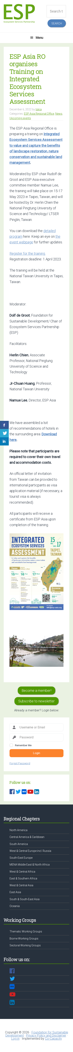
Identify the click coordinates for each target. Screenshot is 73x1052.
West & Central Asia (21, 885)
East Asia (15, 892)
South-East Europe (21, 857)
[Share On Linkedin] (4, 441)
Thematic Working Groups (26, 931)
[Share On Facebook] (4, 425)
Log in (15, 1038)
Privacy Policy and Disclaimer (46, 1035)
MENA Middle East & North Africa (30, 864)
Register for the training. (28, 253)
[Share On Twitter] (4, 433)
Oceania (15, 906)
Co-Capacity (53, 1038)
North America (18, 830)
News (58, 113)
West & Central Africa (22, 871)
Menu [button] (39, 38)
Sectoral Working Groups (25, 945)
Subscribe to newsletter (36, 701)
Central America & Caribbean (27, 837)
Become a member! (36, 690)
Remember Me (23, 745)
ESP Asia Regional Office (39, 113)
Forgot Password (20, 763)
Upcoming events (20, 118)
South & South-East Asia (25, 899)
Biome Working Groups (24, 938)
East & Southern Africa (23, 878)
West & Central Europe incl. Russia (30, 850)
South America (19, 844)
